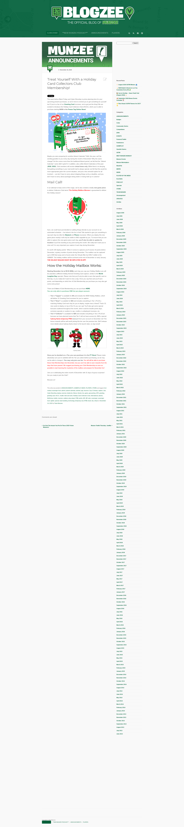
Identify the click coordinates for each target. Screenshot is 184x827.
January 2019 (120, 513)
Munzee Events (121, 159)
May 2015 (119, 658)
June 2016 (119, 615)
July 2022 (119, 374)
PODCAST (119, 182)
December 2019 (121, 476)
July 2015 (119, 651)
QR (84, 398)
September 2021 (121, 407)
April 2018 (119, 542)
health (62, 395)
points (80, 398)
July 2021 (119, 414)
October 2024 (120, 285)
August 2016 (120, 608)
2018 (49, 166)
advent (63, 390)
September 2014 (121, 684)
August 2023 (120, 331)
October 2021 (120, 404)
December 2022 (121, 358)
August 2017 (120, 569)
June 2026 (119, 219)
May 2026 (119, 222)
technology (71, 401)
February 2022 (120, 391)
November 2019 (121, 480)
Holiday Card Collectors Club (81, 395)
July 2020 (119, 453)
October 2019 (120, 483)
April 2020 (119, 463)
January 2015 (120, 671)
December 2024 (121, 278)
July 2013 (119, 730)
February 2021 (120, 430)
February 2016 (120, 628)
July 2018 (119, 532)
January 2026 (120, 236)
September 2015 (121, 645)
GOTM (118, 152)
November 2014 (121, 678)
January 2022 (120, 394)
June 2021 (119, 417)
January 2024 (120, 315)
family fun (70, 393)
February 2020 (120, 470)
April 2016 (119, 622)
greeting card (51, 395)
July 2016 (119, 612)
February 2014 (120, 707)
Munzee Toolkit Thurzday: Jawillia (101, 425)
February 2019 (120, 509)
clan (104, 390)
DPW (117, 133)
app (82, 390)
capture (100, 390)
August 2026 (120, 213)
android (78, 390)
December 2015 (121, 635)
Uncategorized (120, 195)
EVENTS (119, 136)
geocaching (92, 393)
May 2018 (119, 539)
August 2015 (120, 648)
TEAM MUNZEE (121, 192)
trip (93, 401)
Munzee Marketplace (122, 162)
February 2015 (120, 668)
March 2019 (120, 506)
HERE (88, 288)
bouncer (86, 390)
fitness (75, 393)
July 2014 (119, 691)
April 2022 (119, 384)
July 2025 (119, 255)
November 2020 (121, 440)
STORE (94, 388)
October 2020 (120, 443)
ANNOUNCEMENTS (99, 33)
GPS (97, 393)
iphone (101, 395)
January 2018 (120, 552)
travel (89, 401)
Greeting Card (69, 104)
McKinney (50, 398)
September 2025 (121, 249)
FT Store (93, 355)
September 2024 (121, 288)
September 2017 (121, 565)
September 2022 (121, 368)
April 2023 (119, 344)
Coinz (118, 123)
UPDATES (119, 198)
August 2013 (120, 727)
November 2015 (121, 638)
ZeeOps (118, 202)
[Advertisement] (132, 61)
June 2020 (119, 457)
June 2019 (119, 496)
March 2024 (120, 308)
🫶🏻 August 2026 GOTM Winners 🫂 (126, 84)
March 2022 (120, 387)
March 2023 (120, 348)
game (86, 393)
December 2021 (121, 397)
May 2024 (119, 302)
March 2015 (120, 664)
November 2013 (121, 717)
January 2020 (120, 473)
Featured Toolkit (121, 139)
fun (83, 393)
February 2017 (120, 589)
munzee (60, 398)
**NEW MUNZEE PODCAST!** (75, 33)
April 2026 (119, 226)
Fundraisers (120, 142)
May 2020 (119, 460)
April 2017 (119, 582)
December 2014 (121, 674)
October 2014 (120, 681)
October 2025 (120, 246)
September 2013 (121, 724)
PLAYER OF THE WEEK (123, 175)
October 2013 (120, 720)
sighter (52, 401)
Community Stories (122, 126)
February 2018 (120, 549)
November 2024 (121, 282)
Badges (118, 119)
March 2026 (120, 229)
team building (64, 401)
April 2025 (119, 265)
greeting (101, 393)
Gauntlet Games (121, 149)
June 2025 (119, 259)
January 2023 (120, 354)
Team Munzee (58, 403)
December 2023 (121, 318)
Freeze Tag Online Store (76, 109)
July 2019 (119, 493)
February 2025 (120, 272)
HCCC (57, 395)
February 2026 (120, 232)
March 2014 (120, 704)
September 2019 (121, 486)
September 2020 (121, 447)
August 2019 (120, 490)
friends (80, 393)
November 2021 (121, 401)
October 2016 (120, 602)
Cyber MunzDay (52, 393)
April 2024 (119, 305)
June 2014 (119, 694)
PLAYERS (116, 33)
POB (77, 398)
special (57, 401)
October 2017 (120, 562)
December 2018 (121, 516)
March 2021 (120, 427)
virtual (96, 401)
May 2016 (119, 618)
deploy (59, 393)
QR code (88, 398)
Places (76, 235)
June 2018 (119, 536)
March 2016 (120, 625)
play (69, 398)
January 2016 (120, 631)
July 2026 (119, 216)
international (94, 395)
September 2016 (121, 605)
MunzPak (119, 166)
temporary (78, 401)
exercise (64, 393)
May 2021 (119, 420)
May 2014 (119, 697)
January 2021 (120, 434)
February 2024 (120, 311)
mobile (56, 398)
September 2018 (121, 526)
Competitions (120, 129)
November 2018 (121, 519)
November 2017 (121, 559)
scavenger (94, 398)
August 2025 (120, 252)
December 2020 (121, 437)
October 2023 (120, 325)
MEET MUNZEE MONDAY (124, 156)
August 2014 (120, 687)
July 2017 (119, 572)
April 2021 (119, 424)
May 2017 (119, 579)
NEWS (83, 388)
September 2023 (121, 328)
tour (83, 401)
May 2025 (119, 262)
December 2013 (121, 714)
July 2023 (119, 335)
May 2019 (119, 499)
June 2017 (119, 575)
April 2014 (119, 701)
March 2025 (120, 269)
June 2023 (119, 338)
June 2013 (119, 734)
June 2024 (119, 298)
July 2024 (119, 295)
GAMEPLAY (77, 388)
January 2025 (120, 275)
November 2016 (121, 598)
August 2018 (120, 529)
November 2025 (121, 242)
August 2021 (120, 410)
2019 (53, 166)
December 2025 (121, 239)
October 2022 (120, 364)
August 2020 (120, 450)
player (73, 398)
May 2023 (119, 341)
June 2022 (119, 377)
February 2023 (120, 351)
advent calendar (70, 390)
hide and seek (68, 395)
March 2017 (120, 585)
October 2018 (120, 523)
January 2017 (120, 592)
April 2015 (119, 661)
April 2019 (119, 503)
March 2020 (120, 466)
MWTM (118, 169)
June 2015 (119, 654)
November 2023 (121, 321)
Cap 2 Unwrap (93, 390)
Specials (119, 185)
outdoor (65, 398)
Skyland (68, 235)
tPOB (85, 401)
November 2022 (121, 361)
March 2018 (120, 546)
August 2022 (120, 371)
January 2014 (120, 711)
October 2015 (120, 641)
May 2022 (119, 381)
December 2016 (121, 595)
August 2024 (120, 292)
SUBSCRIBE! (52, 33)
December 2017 (121, 556)
